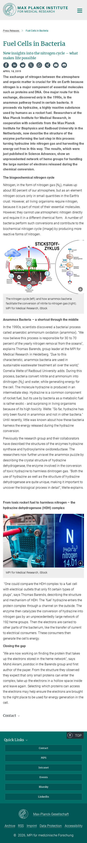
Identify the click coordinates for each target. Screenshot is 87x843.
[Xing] (48, 65)
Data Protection (51, 826)
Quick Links (14, 740)
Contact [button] (10, 716)
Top (78, 735)
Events (43, 777)
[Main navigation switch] (80, 11)
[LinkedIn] (14, 65)
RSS (21, 826)
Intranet (43, 767)
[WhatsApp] (39, 65)
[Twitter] (31, 65)
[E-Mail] (56, 65)
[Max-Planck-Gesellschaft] (25, 814)
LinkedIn (43, 796)
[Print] (64, 65)
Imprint (32, 826)
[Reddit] (23, 65)
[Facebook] (6, 65)
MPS (43, 757)
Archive (10, 826)
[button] (80, 290)
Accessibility (74, 826)
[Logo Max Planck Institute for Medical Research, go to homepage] (36, 9)
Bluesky (43, 786)
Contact (43, 748)
